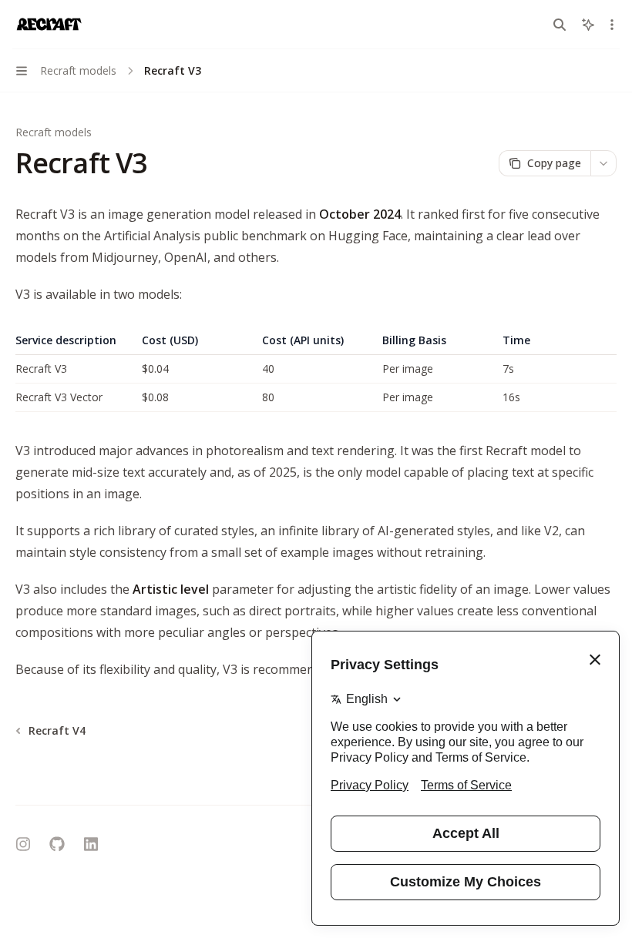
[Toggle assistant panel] (588, 25)
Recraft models (53, 132)
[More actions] (612, 24)
